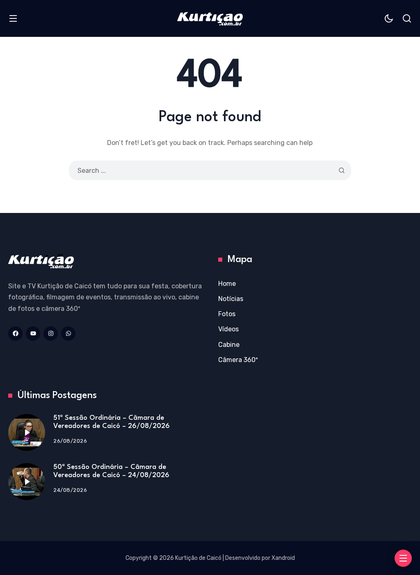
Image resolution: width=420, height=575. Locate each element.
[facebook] (15, 333)
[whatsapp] (68, 333)
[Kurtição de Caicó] (210, 18)
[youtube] (33, 333)
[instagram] (50, 333)
